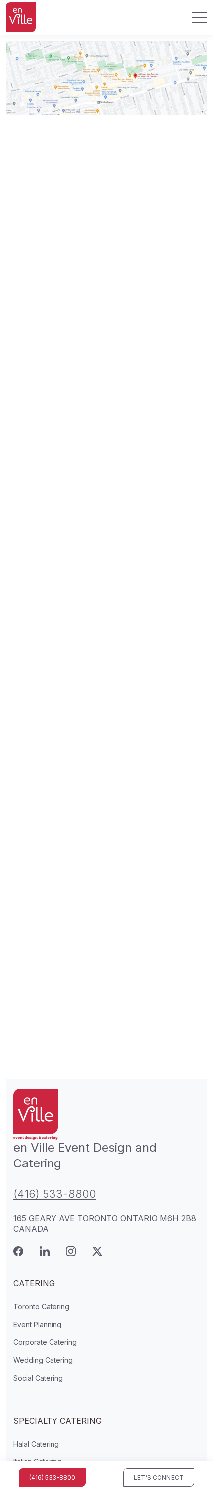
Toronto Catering (41, 1306)
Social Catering (38, 1378)
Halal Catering (36, 1444)
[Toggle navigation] (196, 17)
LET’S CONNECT (159, 1477)
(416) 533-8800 (54, 1193)
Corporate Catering (45, 1342)
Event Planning (37, 1324)
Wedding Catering (43, 1360)
